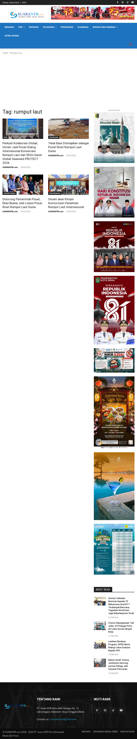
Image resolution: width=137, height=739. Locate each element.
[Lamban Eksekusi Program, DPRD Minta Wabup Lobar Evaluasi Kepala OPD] (100, 644)
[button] (130, 44)
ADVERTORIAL (10, 193)
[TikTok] (127, 3)
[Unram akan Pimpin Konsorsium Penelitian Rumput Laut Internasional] (68, 185)
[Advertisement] (68, 81)
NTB (5, 137)
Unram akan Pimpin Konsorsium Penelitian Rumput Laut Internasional (66, 203)
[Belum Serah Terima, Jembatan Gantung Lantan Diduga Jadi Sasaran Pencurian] (100, 663)
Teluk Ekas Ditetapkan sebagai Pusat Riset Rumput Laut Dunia (68, 147)
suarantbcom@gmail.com (63, 719)
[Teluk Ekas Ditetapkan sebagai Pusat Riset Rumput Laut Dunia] (68, 129)
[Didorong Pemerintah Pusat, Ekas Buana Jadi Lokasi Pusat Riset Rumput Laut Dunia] (22, 185)
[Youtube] (132, 3)
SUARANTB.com (10, 167)
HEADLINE (53, 137)
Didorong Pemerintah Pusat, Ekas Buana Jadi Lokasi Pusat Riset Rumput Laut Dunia (22, 203)
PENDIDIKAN (54, 193)
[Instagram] (123, 3)
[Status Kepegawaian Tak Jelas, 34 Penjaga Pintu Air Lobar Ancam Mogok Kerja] (100, 626)
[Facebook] (118, 3)
